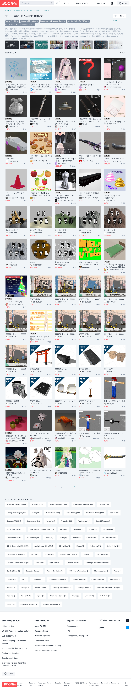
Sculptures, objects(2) (57, 579)
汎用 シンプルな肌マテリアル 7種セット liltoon (65, 86)
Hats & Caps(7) (102, 554)
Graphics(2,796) (38, 504)
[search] (51, 3)
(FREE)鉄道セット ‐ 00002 (114, 334)
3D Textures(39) (33, 538)
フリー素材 (45, 10)
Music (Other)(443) (73, 513)
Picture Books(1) (41, 587)
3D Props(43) (108, 529)
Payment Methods (42, 636)
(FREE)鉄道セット (37, 299)
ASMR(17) (77, 538)
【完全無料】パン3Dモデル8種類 (41, 157)
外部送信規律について (81, 684)
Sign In (66, 3)
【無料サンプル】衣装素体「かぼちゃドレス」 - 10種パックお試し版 (16, 123)
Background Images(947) (16, 513)
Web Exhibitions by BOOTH (46, 650)
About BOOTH (82, 3)
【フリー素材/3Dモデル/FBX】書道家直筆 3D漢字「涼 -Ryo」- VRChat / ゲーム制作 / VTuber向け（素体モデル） (16, 86)
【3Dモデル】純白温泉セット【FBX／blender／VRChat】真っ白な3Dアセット (40, 86)
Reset (115, 20)
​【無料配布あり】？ (86, 85)
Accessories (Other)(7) (68, 554)
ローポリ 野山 (60, 230)
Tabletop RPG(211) (14, 521)
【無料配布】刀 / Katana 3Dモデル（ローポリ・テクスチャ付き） (90, 120)
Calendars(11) (95, 546)
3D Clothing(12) (65, 546)
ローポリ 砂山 (36, 230)
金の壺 (32, 262)
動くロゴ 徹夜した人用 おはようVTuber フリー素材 (89, 263)
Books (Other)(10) (113, 546)
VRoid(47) (63, 529)
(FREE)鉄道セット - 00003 (89, 334)
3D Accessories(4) (101, 571)
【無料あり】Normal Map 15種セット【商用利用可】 (65, 160)
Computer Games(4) (33, 571)
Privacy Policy (67, 684)
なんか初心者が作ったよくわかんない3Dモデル (114, 83)
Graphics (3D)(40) (14, 538)
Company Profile (20, 684)
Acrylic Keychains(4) (55, 571)
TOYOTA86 (10, 159)
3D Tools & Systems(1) (28, 604)
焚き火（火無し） (12, 230)
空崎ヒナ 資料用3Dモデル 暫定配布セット (90, 157)
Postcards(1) (26, 596)
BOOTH (8, 10)
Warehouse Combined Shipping (48, 645)
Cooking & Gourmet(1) (51, 604)
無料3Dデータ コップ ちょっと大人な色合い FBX (16, 437)
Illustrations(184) (33, 521)
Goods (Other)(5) (73, 563)
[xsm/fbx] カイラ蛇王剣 (113, 470)
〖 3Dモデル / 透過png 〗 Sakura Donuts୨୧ (114, 123)
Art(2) (23, 579)
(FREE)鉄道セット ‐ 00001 (16, 369)
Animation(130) (67, 521)
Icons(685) (36, 513)
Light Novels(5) (55, 563)
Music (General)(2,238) (59, 504)
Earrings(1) (25, 587)
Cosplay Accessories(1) (62, 587)
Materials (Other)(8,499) (16, 504)
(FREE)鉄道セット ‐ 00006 (114, 299)
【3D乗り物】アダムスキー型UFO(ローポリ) (65, 123)
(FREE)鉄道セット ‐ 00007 (89, 299)
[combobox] (37, 3)
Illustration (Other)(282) (95, 513)
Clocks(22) (63, 538)
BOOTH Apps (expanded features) (16, 631)
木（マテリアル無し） (63, 262)
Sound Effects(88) (103, 521)
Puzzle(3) (117, 571)
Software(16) (91, 538)
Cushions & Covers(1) (58, 596)
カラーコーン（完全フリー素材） (16, 194)
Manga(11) (80, 546)
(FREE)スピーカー (61, 369)
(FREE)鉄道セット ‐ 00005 (16, 334)
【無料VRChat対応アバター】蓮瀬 (15, 474)
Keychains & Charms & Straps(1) (109, 587)
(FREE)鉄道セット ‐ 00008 (65, 299)
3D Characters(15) (109, 538)
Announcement (73, 626)
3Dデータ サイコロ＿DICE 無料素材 (41, 434)
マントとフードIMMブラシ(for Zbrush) (41, 471)
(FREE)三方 (108, 369)
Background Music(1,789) (83, 504)
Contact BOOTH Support (77, 636)
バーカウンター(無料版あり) (114, 159)
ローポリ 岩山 (85, 230)
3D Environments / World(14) (18, 546)
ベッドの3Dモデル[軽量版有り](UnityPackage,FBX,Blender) (114, 266)
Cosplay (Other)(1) (84, 587)
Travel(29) (49, 538)
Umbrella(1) (89, 596)
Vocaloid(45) (78, 529)
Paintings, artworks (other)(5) (97, 563)
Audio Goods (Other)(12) (44, 546)
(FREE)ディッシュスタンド (65, 401)
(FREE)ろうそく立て (87, 401)
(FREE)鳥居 (34, 369)
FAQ (68, 631)
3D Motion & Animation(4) (78, 571)
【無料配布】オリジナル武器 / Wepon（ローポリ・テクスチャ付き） (40, 120)
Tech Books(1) (105, 596)
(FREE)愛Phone (85, 369)
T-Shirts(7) (87, 554)
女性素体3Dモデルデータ (39, 337)
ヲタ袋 (57, 470)
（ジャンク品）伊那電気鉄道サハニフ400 (89, 194)
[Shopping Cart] (112, 3)
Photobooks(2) (37, 579)
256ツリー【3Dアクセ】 (15, 302)
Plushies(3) (11, 579)
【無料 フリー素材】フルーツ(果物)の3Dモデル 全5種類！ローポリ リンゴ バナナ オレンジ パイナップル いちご (40, 194)
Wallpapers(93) (84, 521)
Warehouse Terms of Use (45, 684)
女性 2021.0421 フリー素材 (89, 433)
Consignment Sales (10, 658)
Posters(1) (11, 596)
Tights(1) (75, 596)
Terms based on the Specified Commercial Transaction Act (104, 684)
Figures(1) (40, 596)
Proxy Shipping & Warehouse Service (14, 641)
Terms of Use (32, 684)
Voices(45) (93, 529)
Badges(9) (35, 554)
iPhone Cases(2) (97, 579)
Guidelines (58, 683)
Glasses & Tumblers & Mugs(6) (18, 563)
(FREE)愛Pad (35, 401)
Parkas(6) (40, 563)
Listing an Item (8, 626)
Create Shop (100, 3)
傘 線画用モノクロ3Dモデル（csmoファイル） (89, 471)
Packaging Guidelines (11, 653)
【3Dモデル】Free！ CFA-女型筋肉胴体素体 (65, 197)
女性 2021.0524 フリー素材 (114, 401)
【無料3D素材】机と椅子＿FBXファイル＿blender (65, 434)
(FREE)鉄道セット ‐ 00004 (65, 334)
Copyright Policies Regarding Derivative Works (14, 664)
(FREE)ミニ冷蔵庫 (12, 401)
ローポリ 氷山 (11, 262)
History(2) (11, 587)
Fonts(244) (114, 513)
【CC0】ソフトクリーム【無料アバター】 (113, 197)
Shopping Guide (41, 631)
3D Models (17, 10)
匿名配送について (9, 636)
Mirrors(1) (11, 604)
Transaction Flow (42, 640)
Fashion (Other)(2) (79, 579)
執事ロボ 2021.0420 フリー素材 (114, 434)
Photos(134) (50, 521)
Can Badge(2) (115, 579)
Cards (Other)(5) (13, 571)
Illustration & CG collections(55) (42, 529)
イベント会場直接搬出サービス (14, 648)
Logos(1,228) (104, 504)
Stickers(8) (49, 554)
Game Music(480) (53, 513)
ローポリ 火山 (110, 230)
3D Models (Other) (31, 10)
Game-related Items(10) (16, 554)
